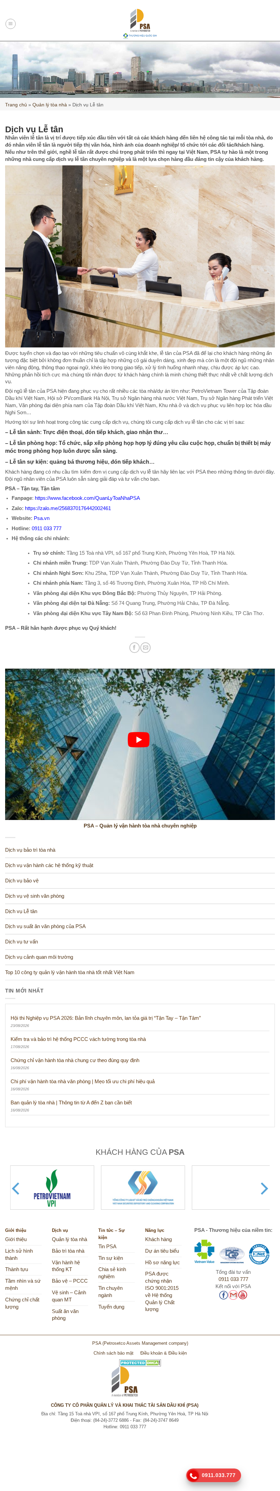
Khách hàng (158, 1239)
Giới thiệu (16, 1239)
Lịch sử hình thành (19, 1254)
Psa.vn (42, 518)
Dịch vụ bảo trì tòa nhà (30, 850)
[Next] (263, 1188)
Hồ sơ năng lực (162, 1262)
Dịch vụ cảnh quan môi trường (39, 957)
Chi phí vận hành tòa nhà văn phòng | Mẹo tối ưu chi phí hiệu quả (83, 1081)
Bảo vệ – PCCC (70, 1281)
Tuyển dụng (111, 1307)
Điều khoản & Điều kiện (163, 1353)
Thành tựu (16, 1269)
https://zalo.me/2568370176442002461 (68, 508)
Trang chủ (16, 104)
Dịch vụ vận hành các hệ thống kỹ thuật (49, 865)
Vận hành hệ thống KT (66, 1266)
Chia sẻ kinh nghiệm (112, 1273)
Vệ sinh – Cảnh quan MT (69, 1296)
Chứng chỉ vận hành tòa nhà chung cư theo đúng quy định (75, 1060)
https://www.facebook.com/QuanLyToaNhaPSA (87, 498)
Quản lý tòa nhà (49, 104)
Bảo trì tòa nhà (68, 1251)
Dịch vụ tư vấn (21, 941)
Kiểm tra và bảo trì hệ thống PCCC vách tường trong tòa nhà (78, 1039)
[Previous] (17, 1188)
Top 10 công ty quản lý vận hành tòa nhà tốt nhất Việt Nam (70, 972)
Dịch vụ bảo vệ (22, 880)
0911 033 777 (46, 528)
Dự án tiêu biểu (162, 1251)
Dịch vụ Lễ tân (21, 911)
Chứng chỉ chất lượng (22, 1303)
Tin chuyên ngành (110, 1291)
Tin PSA (107, 1246)
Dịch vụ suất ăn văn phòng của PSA (45, 926)
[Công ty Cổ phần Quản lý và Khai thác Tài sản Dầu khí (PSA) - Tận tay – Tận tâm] (140, 24)
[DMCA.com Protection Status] (140, 1360)
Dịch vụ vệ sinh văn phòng (34, 896)
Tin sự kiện (110, 1258)
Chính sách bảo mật (114, 1353)
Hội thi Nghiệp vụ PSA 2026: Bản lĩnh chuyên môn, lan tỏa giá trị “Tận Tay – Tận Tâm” (106, 1018)
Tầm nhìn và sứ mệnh (23, 1284)
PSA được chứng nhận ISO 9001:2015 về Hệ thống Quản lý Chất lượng (162, 1291)
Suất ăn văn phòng (65, 1315)
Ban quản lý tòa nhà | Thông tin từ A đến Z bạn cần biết (71, 1102)
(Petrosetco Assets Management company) (145, 1343)
